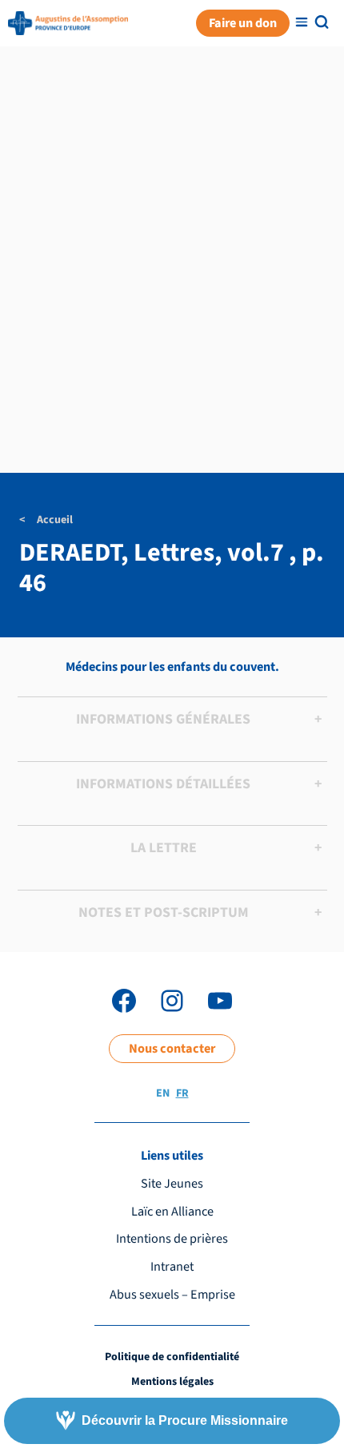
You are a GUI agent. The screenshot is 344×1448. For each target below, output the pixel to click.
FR (182, 1093)
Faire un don (243, 23)
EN (163, 1093)
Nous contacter (172, 1048)
